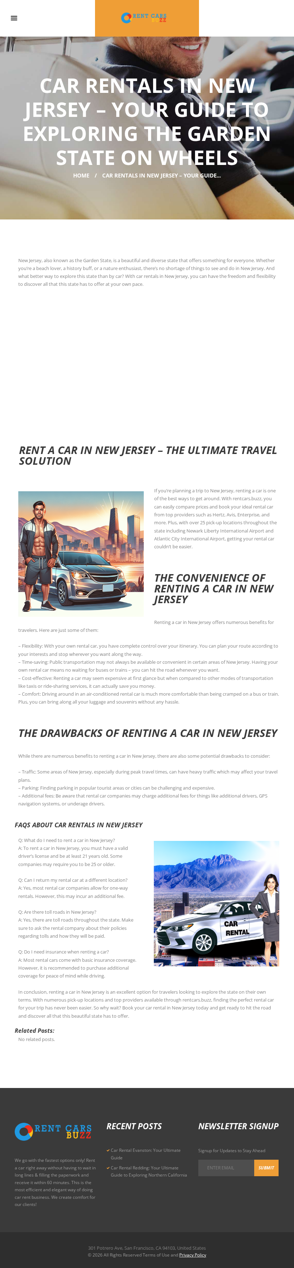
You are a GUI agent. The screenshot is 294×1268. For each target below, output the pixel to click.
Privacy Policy (192, 1255)
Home (81, 175)
